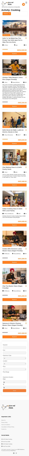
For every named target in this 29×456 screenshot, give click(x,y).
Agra (16, 45)
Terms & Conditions (5, 424)
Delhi (18, 134)
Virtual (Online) (15, 82)
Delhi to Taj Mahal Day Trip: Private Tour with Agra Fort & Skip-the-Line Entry (12, 40)
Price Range (6, 372)
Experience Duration (8, 377)
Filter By (6, 13)
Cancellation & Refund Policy (7, 426)
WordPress (13, 450)
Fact (4, 350)
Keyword (5, 344)
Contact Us (3, 429)
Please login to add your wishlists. (26, 38)
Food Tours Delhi (6, 441)
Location (5, 361)
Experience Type (7, 355)
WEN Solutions (20, 449)
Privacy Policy (4, 422)
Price (4, 366)
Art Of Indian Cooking (7, 439)
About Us (3, 420)
